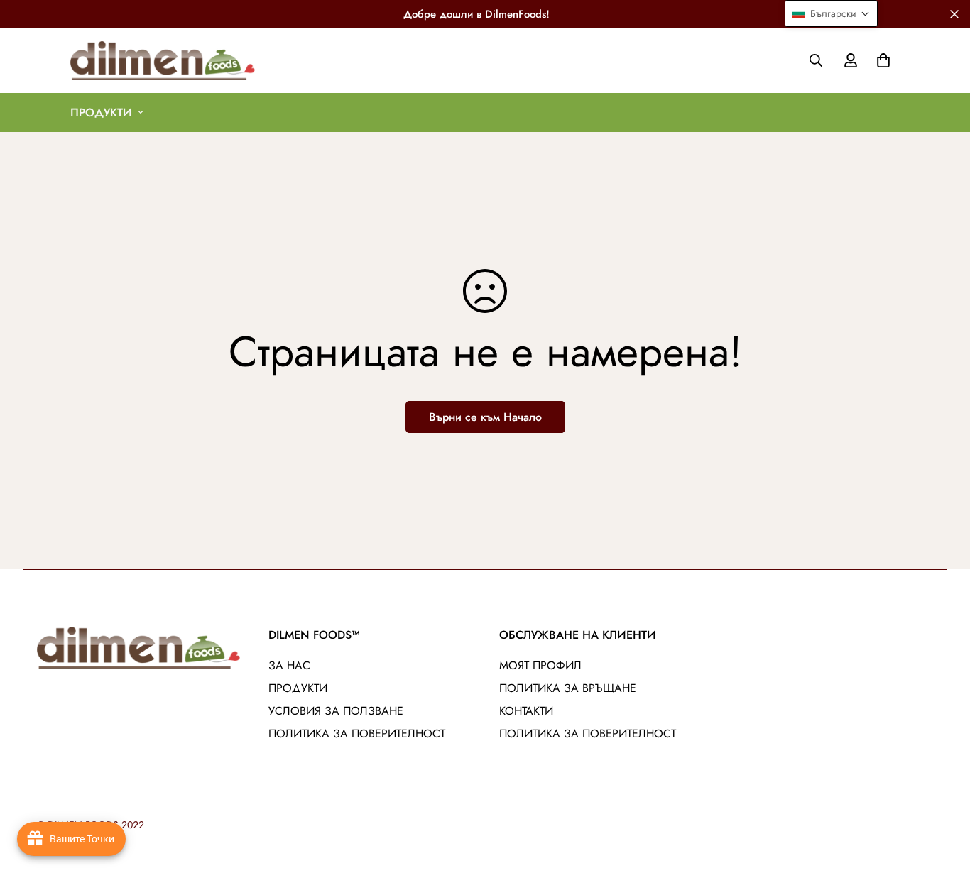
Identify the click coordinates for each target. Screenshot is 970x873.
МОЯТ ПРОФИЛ (540, 665)
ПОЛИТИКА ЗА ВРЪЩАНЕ (567, 688)
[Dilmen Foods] (162, 60)
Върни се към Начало (485, 417)
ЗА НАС (289, 665)
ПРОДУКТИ (101, 112)
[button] (880, 60)
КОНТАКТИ (526, 711)
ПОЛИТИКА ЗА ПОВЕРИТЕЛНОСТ (356, 733)
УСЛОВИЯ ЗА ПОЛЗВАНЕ (335, 711)
